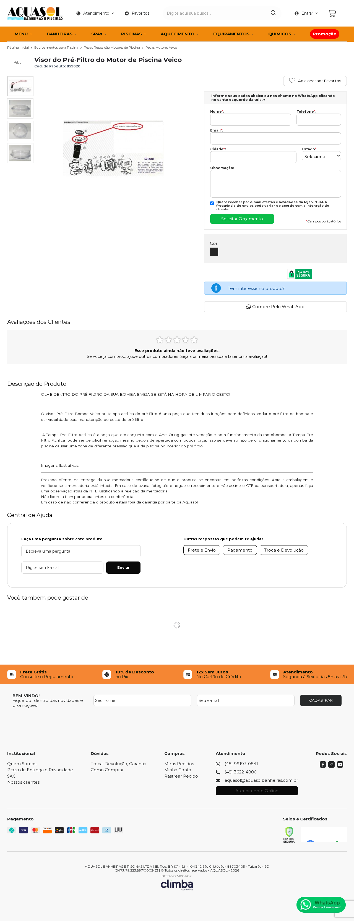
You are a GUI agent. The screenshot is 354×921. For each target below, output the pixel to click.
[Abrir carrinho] (336, 13)
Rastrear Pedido (181, 776)
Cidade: (218, 149)
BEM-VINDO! (26, 695)
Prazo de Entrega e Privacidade (40, 769)
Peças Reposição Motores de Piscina (112, 47)
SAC (11, 776)
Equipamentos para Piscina (56, 47)
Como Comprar (107, 769)
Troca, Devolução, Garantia (118, 763)
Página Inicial (18, 47)
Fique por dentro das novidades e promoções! (47, 703)
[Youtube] (340, 766)
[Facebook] (323, 766)
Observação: (222, 168)
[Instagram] (331, 766)
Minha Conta (177, 769)
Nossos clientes (23, 782)
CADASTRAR (321, 700)
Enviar (123, 567)
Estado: (309, 149)
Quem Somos (21, 763)
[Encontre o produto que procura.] (273, 13)
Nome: (217, 112)
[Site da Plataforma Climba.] (177, 882)
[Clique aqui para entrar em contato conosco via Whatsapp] (321, 905)
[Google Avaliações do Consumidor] (324, 834)
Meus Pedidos (179, 763)
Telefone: (306, 112)
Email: (216, 130)
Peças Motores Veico (161, 47)
